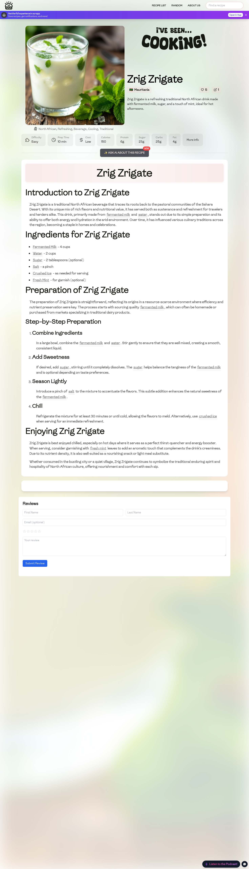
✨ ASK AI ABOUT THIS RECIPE (124, 153)
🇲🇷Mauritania (139, 90)
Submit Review (35, 563)
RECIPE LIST (159, 5)
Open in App (236, 15)
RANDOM (176, 5)
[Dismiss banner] (246, 15)
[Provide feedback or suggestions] (245, 864)
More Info (193, 140)
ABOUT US (194, 5)
